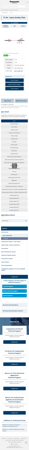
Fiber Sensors (4, 12)
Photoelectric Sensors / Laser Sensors (11, 241)
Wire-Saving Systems (6, 265)
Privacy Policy (16, 438)
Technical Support (14, 80)
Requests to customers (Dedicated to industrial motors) (13, 430)
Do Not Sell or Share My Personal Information (14, 440)
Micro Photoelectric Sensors (8, 251)
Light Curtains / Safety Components (10, 245)
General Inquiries (14, 88)
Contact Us (14, 342)
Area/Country (15, 444)
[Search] (25, 6)
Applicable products (21, 101)
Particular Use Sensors (7, 258)
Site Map (3, 438)
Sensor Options (5, 262)
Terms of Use (9, 438)
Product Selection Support (14, 84)
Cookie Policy (23, 438)
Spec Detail (7, 101)
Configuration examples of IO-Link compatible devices (13, 269)
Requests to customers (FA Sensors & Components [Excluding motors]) (11, 425)
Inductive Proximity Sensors (8, 255)
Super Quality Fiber (18, 71)
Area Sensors (4, 248)
